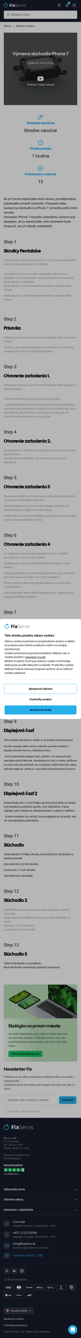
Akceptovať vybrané (40, 688)
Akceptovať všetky (40, 709)
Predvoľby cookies (41, 699)
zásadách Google (35, 657)
